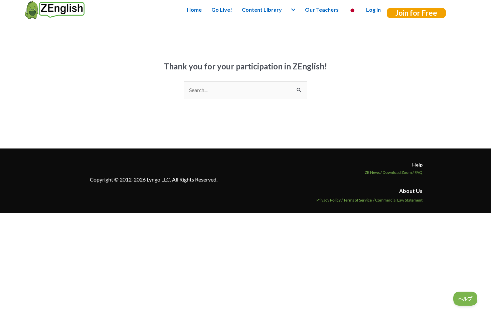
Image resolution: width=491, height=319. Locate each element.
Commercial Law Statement (399, 200)
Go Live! (221, 9)
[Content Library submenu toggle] (293, 10)
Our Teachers (322, 9)
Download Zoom (398, 172)
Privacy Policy (328, 200)
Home (194, 9)
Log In (373, 9)
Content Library (262, 9)
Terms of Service (357, 200)
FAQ (419, 172)
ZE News (373, 172)
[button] (416, 13)
